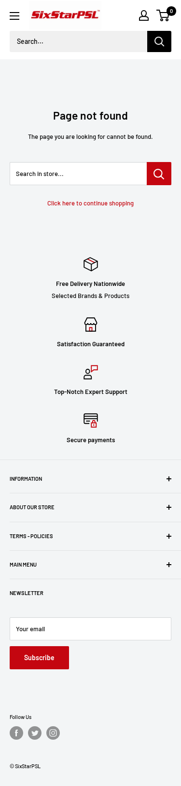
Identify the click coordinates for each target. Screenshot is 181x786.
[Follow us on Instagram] (53, 733)
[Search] (159, 41)
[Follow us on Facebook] (16, 733)
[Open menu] (14, 16)
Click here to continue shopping (90, 203)
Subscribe (39, 657)
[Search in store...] (159, 173)
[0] (163, 15)
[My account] (144, 15)
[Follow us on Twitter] (35, 733)
